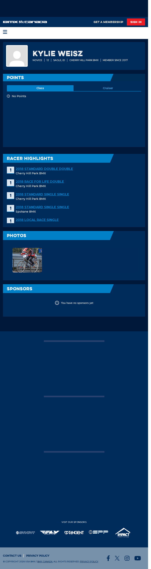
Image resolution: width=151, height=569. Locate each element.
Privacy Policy (38, 555)
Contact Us (12, 555)
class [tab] (40, 88)
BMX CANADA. (45, 561)
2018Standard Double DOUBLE (44, 169)
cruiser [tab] (108, 88)
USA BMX (30, 561)
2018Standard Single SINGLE (42, 194)
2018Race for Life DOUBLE (40, 182)
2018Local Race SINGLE (37, 220)
